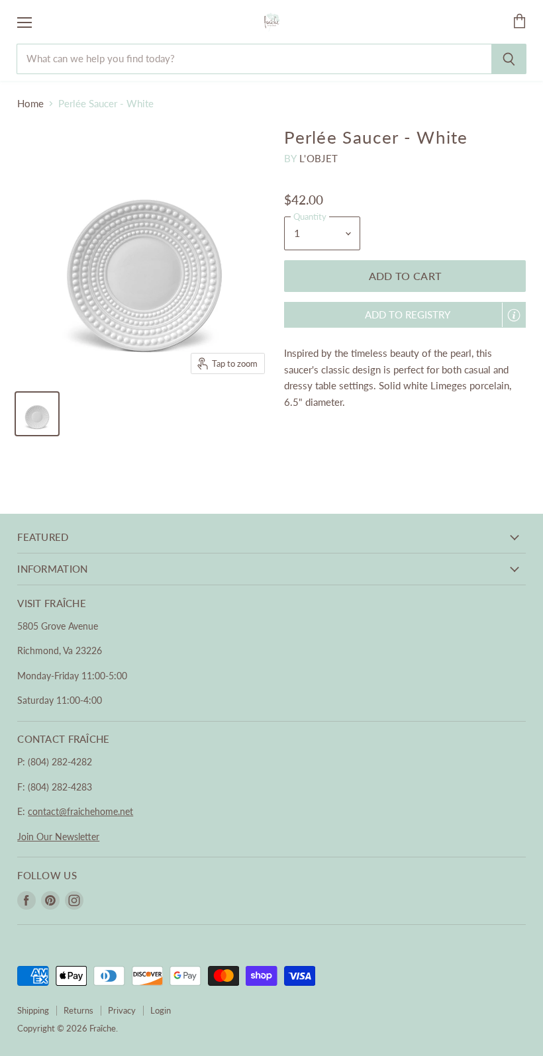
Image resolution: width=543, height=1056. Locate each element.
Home (30, 103)
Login (160, 1010)
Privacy (122, 1010)
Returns (78, 1010)
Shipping (33, 1010)
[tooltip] (513, 315)
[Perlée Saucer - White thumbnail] (37, 414)
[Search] (508, 59)
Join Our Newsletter (58, 836)
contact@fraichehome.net (80, 811)
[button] (405, 315)
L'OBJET (318, 158)
